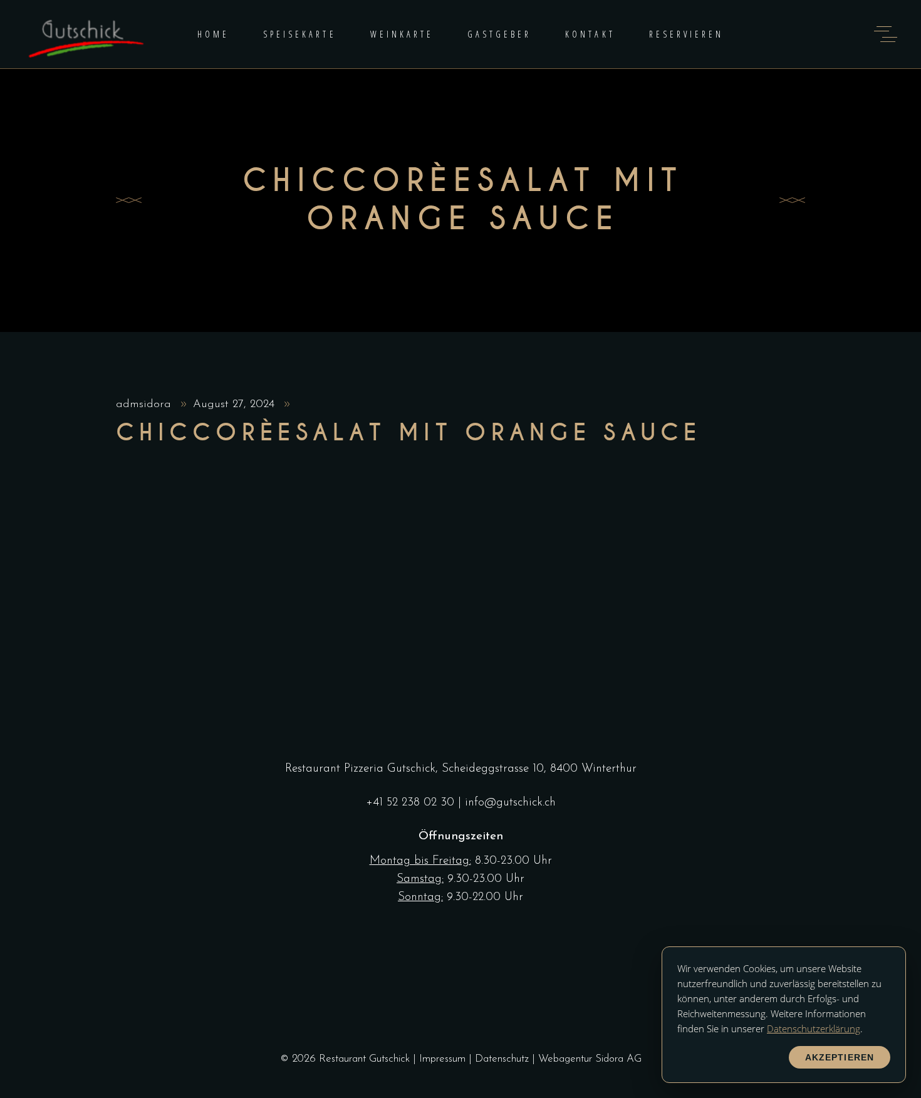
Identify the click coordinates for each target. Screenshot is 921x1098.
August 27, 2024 (235, 404)
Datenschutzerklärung (813, 1028)
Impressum (442, 1059)
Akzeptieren (839, 1057)
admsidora (145, 404)
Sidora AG (618, 1059)
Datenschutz (502, 1059)
